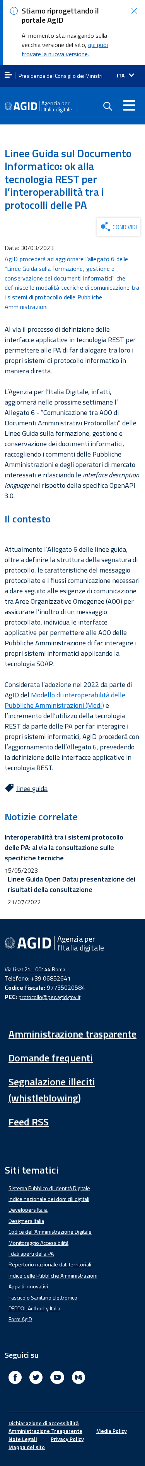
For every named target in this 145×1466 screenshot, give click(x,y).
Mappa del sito (27, 1447)
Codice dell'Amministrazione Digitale (50, 1232)
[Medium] (78, 1378)
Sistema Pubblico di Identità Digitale (49, 1188)
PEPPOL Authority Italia (34, 1308)
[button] (134, 10)
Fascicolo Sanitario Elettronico (43, 1297)
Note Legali (23, 1439)
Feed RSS (29, 1121)
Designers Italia (26, 1221)
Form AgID (20, 1319)
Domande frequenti (51, 1057)
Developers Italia (28, 1210)
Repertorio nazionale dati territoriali (50, 1264)
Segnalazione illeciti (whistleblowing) (52, 1089)
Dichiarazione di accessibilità (44, 1423)
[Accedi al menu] (129, 105)
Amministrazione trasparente (72, 1033)
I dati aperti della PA (31, 1253)
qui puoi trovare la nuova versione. (65, 49)
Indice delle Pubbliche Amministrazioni (53, 1275)
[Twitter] (36, 1378)
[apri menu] (8, 75)
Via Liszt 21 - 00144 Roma (35, 969)
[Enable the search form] (107, 106)
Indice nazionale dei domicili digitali (49, 1199)
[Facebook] (15, 1378)
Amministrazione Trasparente (45, 1431)
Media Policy (111, 1431)
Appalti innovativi (28, 1286)
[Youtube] (57, 1378)
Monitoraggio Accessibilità (38, 1243)
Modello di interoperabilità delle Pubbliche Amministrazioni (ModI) (65, 700)
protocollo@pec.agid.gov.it (49, 997)
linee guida (32, 788)
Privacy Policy (67, 1439)
